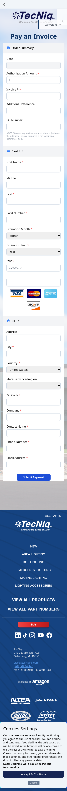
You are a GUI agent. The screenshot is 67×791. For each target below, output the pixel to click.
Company (14, 410)
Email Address (17, 458)
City (10, 347)
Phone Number (17, 442)
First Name (14, 162)
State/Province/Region (21, 379)
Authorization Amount (22, 73)
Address (13, 332)
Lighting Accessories (33, 586)
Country (13, 363)
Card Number (16, 213)
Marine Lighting (33, 578)
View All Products (33, 600)
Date (9, 59)
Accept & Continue (33, 774)
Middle (11, 178)
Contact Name (17, 426)
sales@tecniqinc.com (26, 662)
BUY (33, 624)
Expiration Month (19, 229)
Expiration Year (17, 245)
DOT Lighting (33, 562)
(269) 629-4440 (23, 666)
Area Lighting (33, 554)
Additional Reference (20, 104)
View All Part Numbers (33, 609)
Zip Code (13, 395)
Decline (33, 782)
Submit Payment (33, 477)
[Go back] (4, 4)
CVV (10, 261)
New (33, 546)
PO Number (14, 120)
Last (10, 194)
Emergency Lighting (33, 570)
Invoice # (13, 89)
